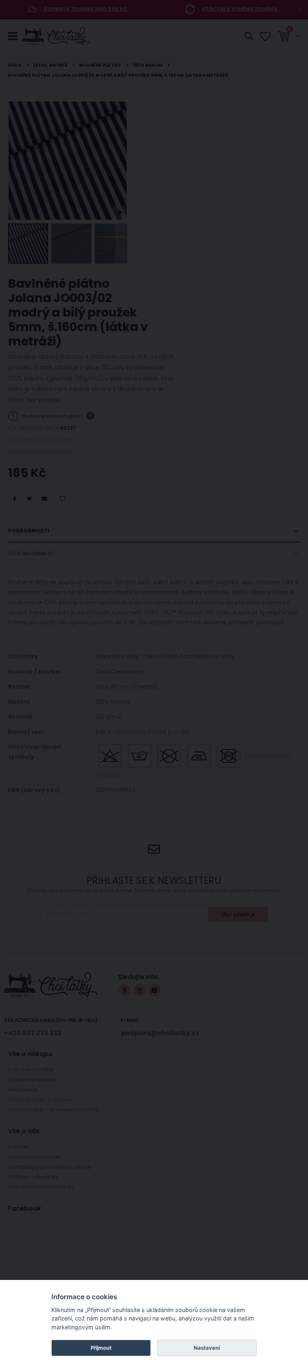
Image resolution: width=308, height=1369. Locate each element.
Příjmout (101, 1348)
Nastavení (207, 1348)
